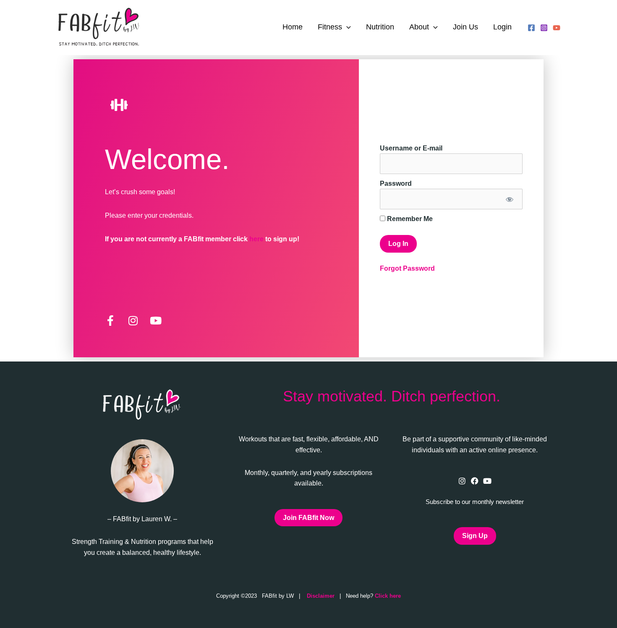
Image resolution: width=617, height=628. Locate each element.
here (257, 239)
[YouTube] (556, 28)
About (419, 27)
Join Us (465, 27)
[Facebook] (531, 28)
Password (396, 183)
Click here (388, 596)
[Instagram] (544, 28)
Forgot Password (407, 268)
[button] (346, 27)
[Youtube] (487, 481)
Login (502, 27)
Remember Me (409, 218)
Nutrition (380, 27)
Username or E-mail (411, 148)
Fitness (330, 27)
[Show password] (509, 199)
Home (292, 27)
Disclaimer (321, 596)
